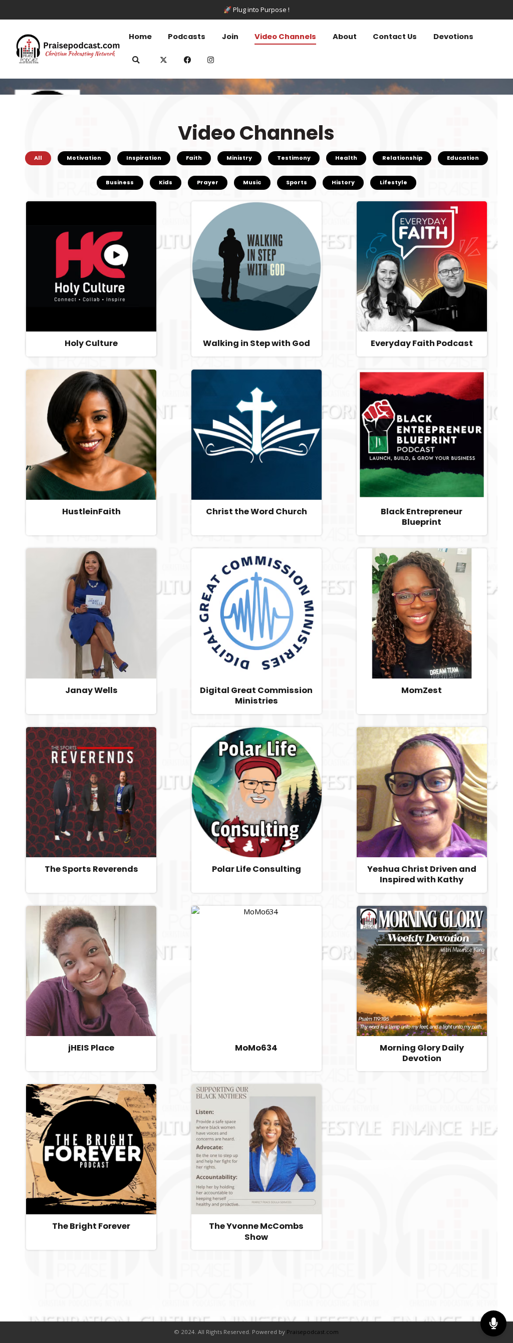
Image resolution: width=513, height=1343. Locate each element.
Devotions (453, 36)
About (345, 36)
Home (140, 36)
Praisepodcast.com (313, 1331)
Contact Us (395, 36)
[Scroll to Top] (493, 1291)
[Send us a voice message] (493, 1323)
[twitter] (164, 61)
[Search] (136, 61)
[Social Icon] (210, 61)
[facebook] (188, 61)
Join (230, 36)
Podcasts (186, 36)
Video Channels (285, 36)
